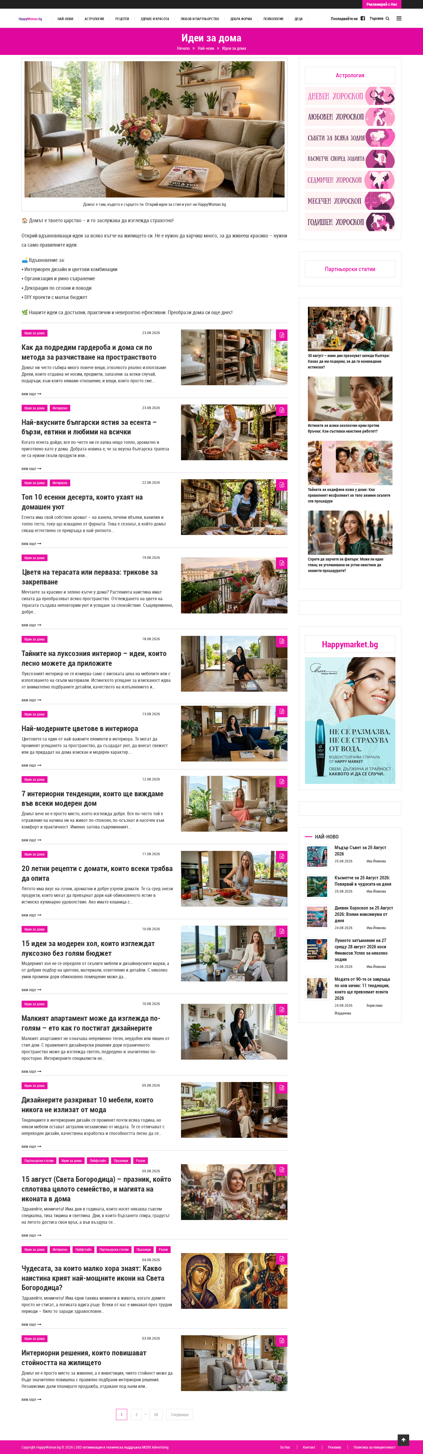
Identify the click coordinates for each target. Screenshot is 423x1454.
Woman (30, 19)
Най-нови (65, 19)
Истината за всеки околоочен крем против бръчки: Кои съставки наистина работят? (343, 428)
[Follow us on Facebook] (363, 18)
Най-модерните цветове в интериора (80, 728)
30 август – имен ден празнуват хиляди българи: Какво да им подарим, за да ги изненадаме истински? (349, 361)
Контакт (309, 1447)
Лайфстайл (98, 1160)
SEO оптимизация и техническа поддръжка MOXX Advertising (122, 1447)
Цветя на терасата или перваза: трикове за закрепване (90, 577)
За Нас (285, 1447)
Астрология (94, 19)
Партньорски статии (39, 1160)
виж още (29, 393)
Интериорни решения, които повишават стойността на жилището (84, 1357)
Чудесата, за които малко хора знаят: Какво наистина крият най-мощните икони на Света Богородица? (93, 1278)
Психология (273, 19)
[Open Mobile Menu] (399, 18)
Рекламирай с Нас (382, 4)
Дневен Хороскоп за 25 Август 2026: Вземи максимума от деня (364, 914)
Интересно (60, 408)
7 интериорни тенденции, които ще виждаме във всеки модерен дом (92, 798)
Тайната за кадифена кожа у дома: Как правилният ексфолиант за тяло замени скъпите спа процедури (349, 495)
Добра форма (241, 19)
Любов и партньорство (200, 19)
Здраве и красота (154, 19)
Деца (299, 19)
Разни (140, 1160)
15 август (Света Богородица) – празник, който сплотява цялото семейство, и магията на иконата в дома (96, 1189)
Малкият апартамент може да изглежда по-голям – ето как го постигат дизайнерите (91, 1023)
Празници (121, 1160)
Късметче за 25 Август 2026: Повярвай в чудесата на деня (363, 880)
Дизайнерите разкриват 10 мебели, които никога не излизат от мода (87, 1105)
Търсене (377, 18)
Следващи (179, 1414)
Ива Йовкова (376, 861)
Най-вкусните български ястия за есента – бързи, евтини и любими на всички (89, 427)
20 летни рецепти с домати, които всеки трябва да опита (97, 873)
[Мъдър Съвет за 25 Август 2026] (317, 856)
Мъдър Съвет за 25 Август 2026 (360, 850)
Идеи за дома (34, 333)
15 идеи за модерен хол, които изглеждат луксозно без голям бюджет (88, 948)
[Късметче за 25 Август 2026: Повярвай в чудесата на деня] (317, 886)
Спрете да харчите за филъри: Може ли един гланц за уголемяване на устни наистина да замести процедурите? (345, 564)
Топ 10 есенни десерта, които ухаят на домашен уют (82, 502)
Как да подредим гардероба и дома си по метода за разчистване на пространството (89, 352)
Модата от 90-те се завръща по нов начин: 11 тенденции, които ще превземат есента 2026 (362, 988)
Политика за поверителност (375, 1447)
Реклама (334, 1447)
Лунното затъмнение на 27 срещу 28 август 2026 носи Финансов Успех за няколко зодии (361, 949)
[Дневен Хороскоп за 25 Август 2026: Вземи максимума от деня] (317, 917)
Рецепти (122, 19)
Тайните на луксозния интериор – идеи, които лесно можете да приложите (94, 658)
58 (156, 1414)
